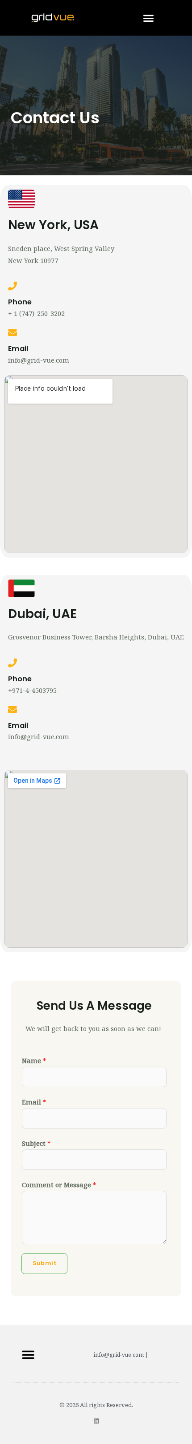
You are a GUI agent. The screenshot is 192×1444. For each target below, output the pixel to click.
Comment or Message (59, 1184)
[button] (148, 17)
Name (34, 1060)
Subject (36, 1143)
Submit (44, 1263)
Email (34, 1101)
